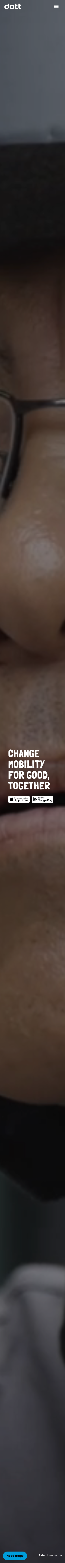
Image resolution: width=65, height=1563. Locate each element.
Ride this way (48, 1555)
